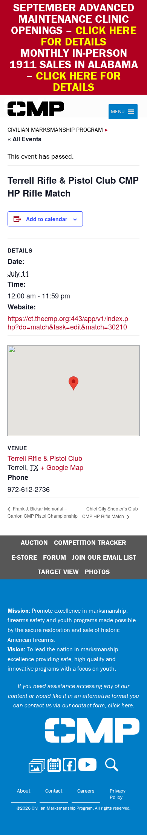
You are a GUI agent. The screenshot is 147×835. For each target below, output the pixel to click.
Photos (97, 571)
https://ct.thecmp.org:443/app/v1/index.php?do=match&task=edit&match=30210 (68, 322)
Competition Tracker (90, 542)
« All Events (24, 138)
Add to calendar (46, 219)
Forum (54, 557)
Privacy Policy (118, 794)
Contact (53, 790)
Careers (86, 790)
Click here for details (88, 35)
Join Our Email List (104, 557)
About (23, 790)
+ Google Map (61, 467)
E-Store (24, 557)
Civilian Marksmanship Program (36, 109)
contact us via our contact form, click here (78, 705)
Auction (34, 542)
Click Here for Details (78, 81)
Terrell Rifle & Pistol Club (45, 458)
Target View (58, 571)
